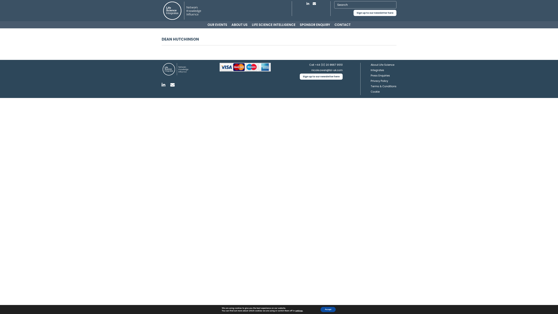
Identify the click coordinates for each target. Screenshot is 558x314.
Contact (343, 25)
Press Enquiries (380, 75)
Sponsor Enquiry (315, 25)
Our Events (217, 25)
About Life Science (382, 65)
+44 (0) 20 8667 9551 (329, 65)
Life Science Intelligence (273, 25)
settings (299, 310)
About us (239, 25)
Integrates (377, 70)
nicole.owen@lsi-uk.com (327, 70)
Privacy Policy (379, 81)
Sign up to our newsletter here (375, 13)
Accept (328, 309)
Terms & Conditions (383, 86)
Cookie (375, 91)
